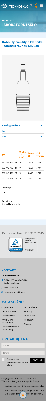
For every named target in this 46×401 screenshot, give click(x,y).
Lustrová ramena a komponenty (10, 328)
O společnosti (7, 307)
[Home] (14, 5)
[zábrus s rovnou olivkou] (23, 119)
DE (36, 7)
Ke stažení (28, 319)
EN (36, 4)
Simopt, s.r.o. (39, 381)
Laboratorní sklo (9, 311)
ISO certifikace (30, 307)
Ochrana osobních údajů (33, 386)
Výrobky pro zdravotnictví (7, 321)
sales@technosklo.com (14, 292)
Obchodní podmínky (34, 393)
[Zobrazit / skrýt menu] (41, 5)
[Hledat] (31, 5)
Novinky (28, 324)
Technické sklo (8, 315)
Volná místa (29, 315)
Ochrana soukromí (13, 393)
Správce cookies (12, 386)
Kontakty (28, 311)
